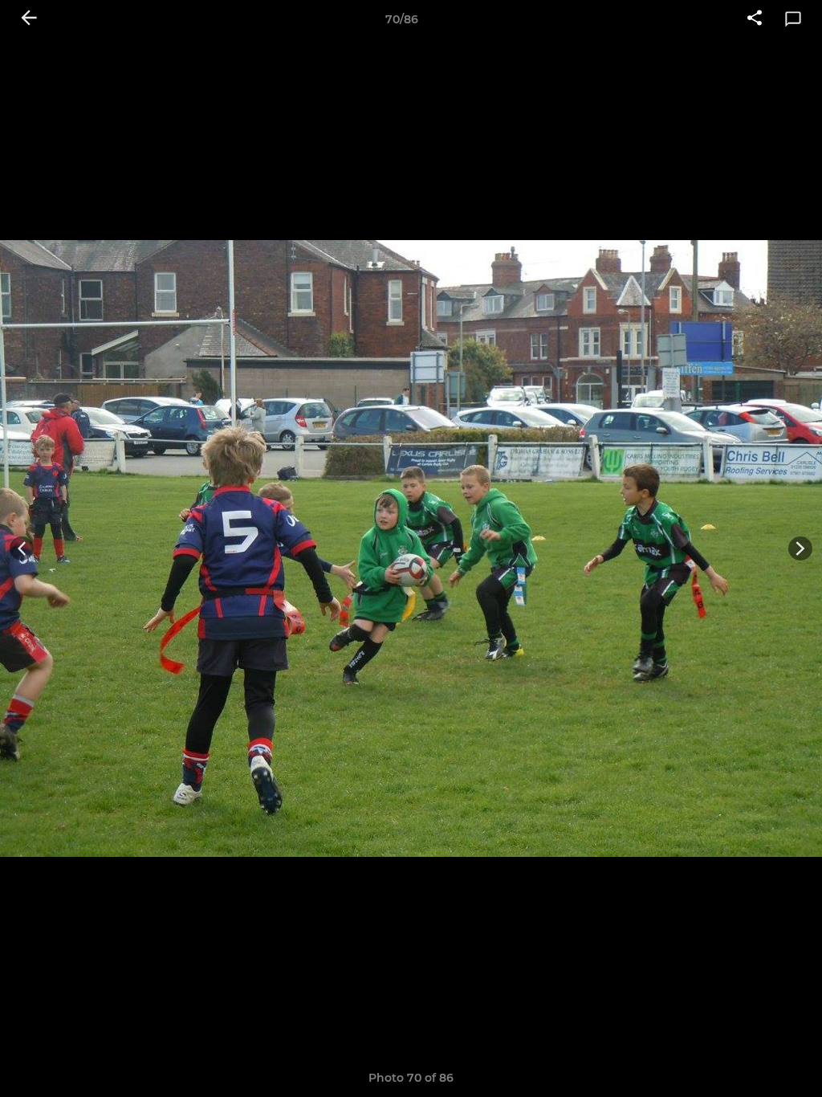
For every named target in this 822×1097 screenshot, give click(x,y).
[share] (754, 19)
